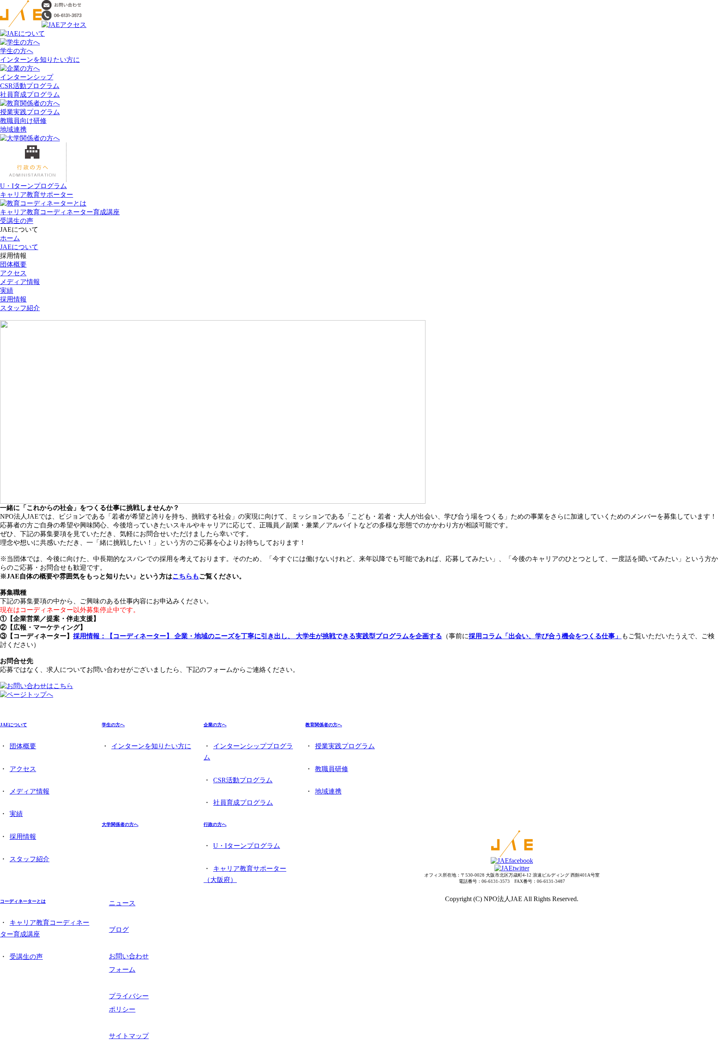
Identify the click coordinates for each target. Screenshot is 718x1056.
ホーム (10, 238)
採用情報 (13, 299)
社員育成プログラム (30, 94)
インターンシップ (26, 77)
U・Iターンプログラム (33, 185)
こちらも (185, 576)
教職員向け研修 (23, 120)
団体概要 (13, 264)
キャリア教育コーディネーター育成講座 (60, 212)
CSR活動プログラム (29, 85)
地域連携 (13, 129)
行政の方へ (215, 824)
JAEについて (19, 246)
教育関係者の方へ (323, 724)
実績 (6, 290)
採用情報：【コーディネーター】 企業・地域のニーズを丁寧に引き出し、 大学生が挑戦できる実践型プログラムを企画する (257, 635)
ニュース (122, 903)
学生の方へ (16, 50)
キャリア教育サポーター (36, 194)
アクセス (13, 273)
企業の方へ (215, 724)
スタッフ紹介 (20, 307)
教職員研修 (331, 768)
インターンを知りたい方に (40, 59)
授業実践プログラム (30, 111)
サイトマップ (129, 1035)
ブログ (119, 929)
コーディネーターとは (23, 901)
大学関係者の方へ (120, 824)
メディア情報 (20, 281)
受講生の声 (16, 220)
